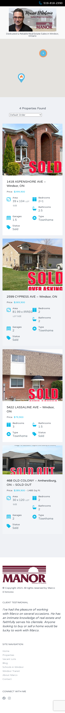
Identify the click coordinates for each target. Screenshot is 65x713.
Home (5, 651)
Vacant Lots (9, 659)
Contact (7, 679)
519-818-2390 (53, 3)
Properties (8, 655)
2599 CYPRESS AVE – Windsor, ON (32, 296)
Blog (5, 663)
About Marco (10, 675)
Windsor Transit (11, 671)
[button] (24, 82)
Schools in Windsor (13, 667)
